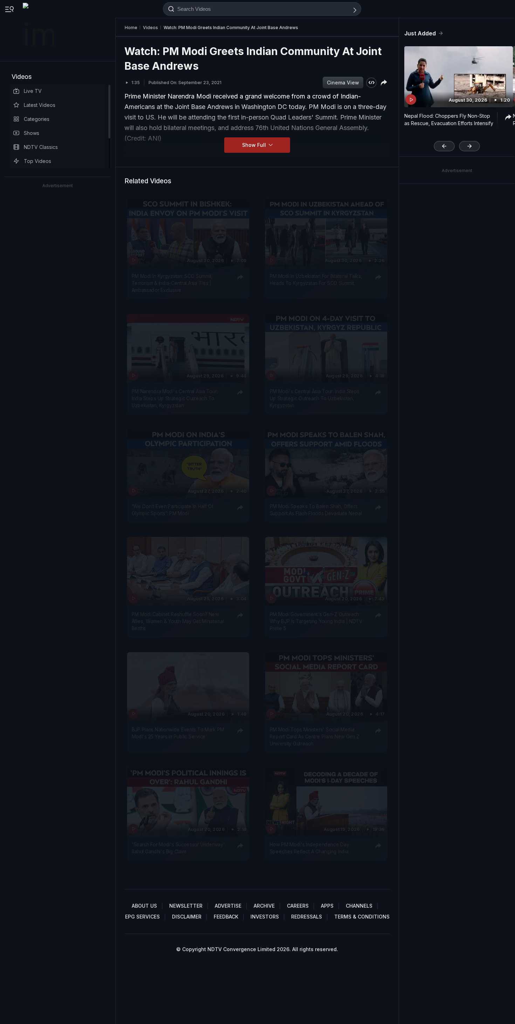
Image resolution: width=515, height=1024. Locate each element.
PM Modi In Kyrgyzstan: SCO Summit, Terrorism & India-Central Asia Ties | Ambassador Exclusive (172, 283)
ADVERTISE (228, 906)
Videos (22, 76)
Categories (36, 119)
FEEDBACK (226, 917)
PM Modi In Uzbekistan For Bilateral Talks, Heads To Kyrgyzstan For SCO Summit (316, 279)
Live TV (33, 91)
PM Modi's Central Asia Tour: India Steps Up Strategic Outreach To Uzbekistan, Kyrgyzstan (314, 398)
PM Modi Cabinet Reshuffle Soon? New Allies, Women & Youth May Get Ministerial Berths (178, 621)
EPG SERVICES (142, 917)
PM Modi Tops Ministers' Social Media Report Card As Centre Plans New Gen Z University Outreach (314, 736)
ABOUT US (144, 906)
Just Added (420, 33)
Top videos (37, 161)
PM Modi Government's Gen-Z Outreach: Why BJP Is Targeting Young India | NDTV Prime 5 (316, 621)
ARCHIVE (264, 906)
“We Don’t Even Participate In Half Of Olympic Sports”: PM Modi (172, 509)
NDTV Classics (41, 147)
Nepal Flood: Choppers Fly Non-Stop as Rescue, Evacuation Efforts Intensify (448, 119)
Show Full (254, 145)
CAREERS (298, 906)
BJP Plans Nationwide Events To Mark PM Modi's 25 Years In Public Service (178, 732)
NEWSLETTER (185, 906)
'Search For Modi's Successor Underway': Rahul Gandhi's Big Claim (179, 847)
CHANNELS (359, 906)
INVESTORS (264, 917)
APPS (327, 906)
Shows (31, 133)
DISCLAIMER (186, 917)
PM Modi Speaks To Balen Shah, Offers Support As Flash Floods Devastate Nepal (316, 509)
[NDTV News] (39, 30)
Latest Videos (39, 105)
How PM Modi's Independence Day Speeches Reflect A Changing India (309, 847)
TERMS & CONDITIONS (362, 917)
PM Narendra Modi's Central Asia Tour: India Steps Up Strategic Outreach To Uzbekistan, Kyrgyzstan (175, 398)
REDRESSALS (306, 917)
